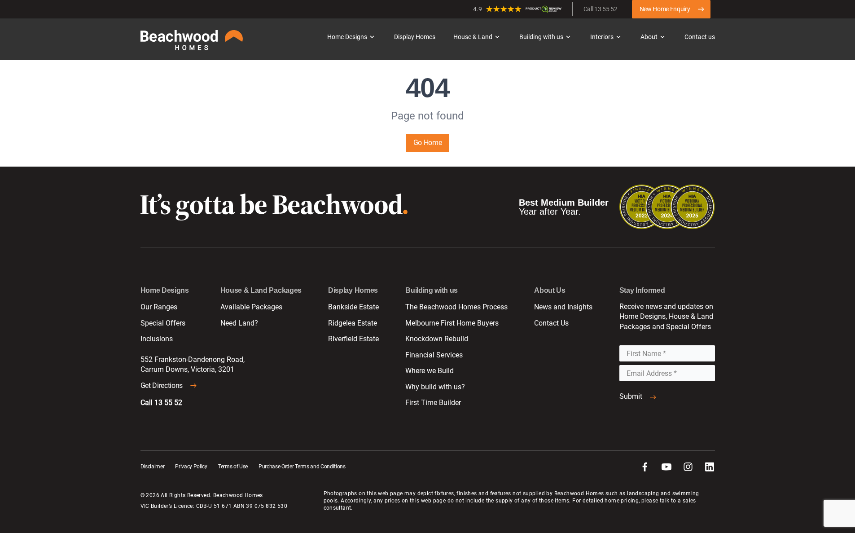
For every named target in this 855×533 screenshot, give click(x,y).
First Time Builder (433, 402)
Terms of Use (233, 466)
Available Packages (251, 307)
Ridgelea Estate (352, 323)
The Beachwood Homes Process (456, 307)
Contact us (699, 36)
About (649, 36)
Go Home (427, 142)
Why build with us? (435, 387)
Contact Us (551, 323)
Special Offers (162, 323)
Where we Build (429, 370)
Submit (630, 396)
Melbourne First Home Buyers (452, 323)
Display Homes (414, 36)
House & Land (472, 36)
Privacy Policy (191, 466)
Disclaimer (152, 466)
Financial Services (434, 355)
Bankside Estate (353, 307)
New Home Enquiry (665, 9)
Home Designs (347, 36)
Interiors (602, 36)
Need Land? (239, 323)
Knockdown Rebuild (436, 339)
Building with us (541, 36)
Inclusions (156, 339)
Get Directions (161, 385)
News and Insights (563, 307)
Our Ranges (158, 307)
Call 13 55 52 (600, 9)
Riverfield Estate (353, 339)
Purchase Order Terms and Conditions (302, 466)
